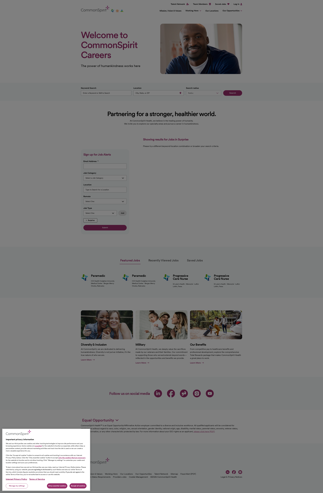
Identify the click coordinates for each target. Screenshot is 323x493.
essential (38, 446)
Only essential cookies (57, 486)
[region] (46, 460)
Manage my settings (17, 486)
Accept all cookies (78, 486)
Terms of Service (37, 479)
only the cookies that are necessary (72, 458)
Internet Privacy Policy (16, 479)
